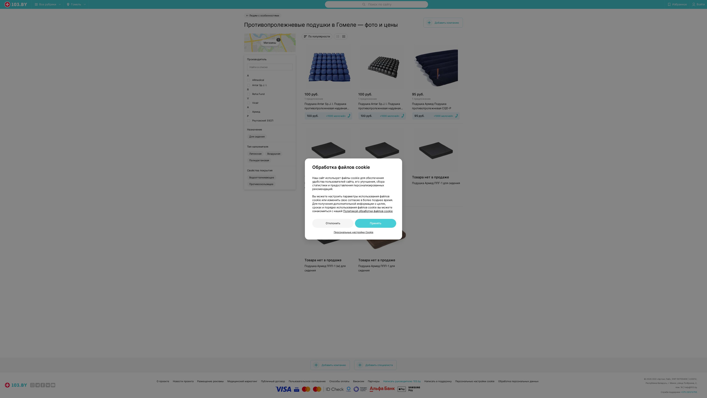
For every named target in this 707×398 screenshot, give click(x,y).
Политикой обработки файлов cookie (368, 211)
